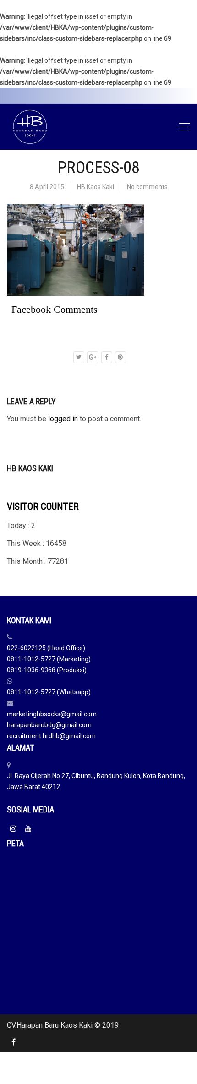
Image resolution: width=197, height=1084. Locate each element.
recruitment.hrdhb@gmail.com (51, 736)
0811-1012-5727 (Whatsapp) (49, 692)
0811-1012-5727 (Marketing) (49, 659)
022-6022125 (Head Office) (46, 648)
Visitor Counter (43, 506)
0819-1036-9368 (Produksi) (47, 670)
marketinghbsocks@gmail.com (52, 714)
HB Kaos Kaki (95, 187)
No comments (147, 187)
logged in (63, 418)
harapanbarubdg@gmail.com (49, 725)
